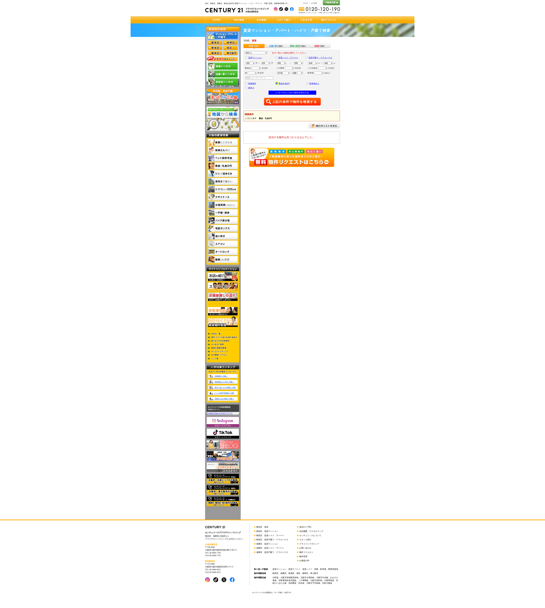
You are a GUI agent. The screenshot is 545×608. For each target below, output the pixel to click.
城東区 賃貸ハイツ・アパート (270, 548)
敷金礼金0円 (284, 83)
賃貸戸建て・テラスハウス (320, 58)
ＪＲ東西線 (303, 580)
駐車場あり (314, 83)
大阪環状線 (329, 580)
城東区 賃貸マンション (267, 544)
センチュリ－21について (310, 535)
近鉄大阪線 (327, 583)
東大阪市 (314, 573)
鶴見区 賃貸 (262, 527)
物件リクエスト (306, 552)
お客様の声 (304, 561)
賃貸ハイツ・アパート (288, 58)
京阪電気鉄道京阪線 (287, 580)
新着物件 (252, 83)
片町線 (275, 577)
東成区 (291, 573)
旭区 (298, 573)
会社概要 (314, 3)
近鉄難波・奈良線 (296, 583)
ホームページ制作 (333, 605)
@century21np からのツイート (220, 413)
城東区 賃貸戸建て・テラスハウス (272, 552)
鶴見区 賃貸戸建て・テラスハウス (272, 540)
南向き (251, 88)
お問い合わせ (305, 548)
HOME (305, 3)
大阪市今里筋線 (307, 577)
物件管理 (303, 556)
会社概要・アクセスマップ (311, 531)
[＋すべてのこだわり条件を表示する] (292, 93)
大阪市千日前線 (313, 583)
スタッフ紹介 (305, 540)
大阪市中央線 (322, 577)
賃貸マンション (255, 58)
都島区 (305, 573)
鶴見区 (275, 573)
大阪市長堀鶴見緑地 (289, 577)
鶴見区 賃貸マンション (267, 531)
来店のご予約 (305, 527)
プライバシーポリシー (309, 544)
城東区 (283, 573)
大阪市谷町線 (316, 580)
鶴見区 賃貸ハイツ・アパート (270, 535)
